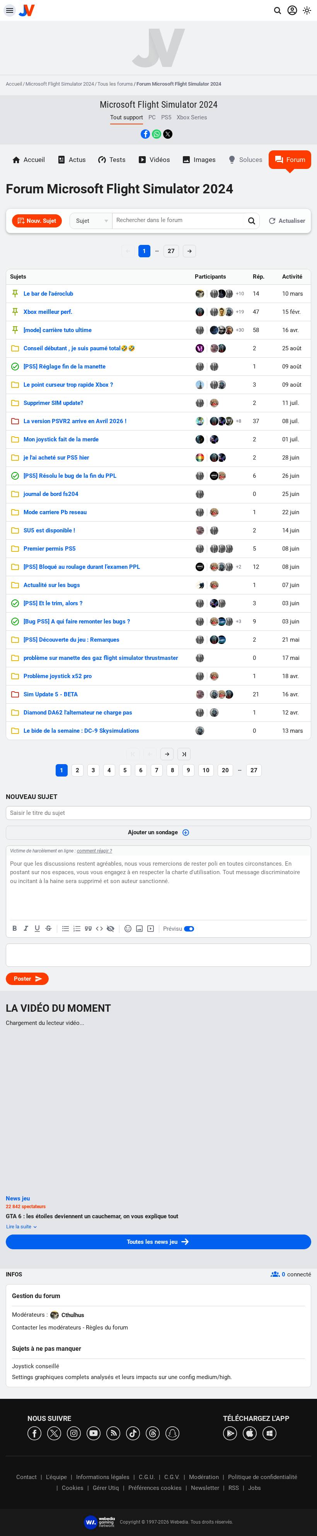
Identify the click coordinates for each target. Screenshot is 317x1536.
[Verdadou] (214, 549)
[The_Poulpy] (229, 330)
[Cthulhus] (200, 294)
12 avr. (290, 712)
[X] (54, 1432)
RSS (233, 1487)
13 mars (292, 730)
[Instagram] (74, 1432)
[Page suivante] (167, 754)
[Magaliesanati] (200, 330)
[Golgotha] (221, 330)
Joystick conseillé (35, 1366)
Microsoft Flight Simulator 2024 (60, 84)
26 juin (290, 475)
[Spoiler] (110, 928)
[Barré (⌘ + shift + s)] (48, 928)
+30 (240, 330)
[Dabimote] (214, 476)
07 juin (290, 585)
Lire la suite (19, 1226)
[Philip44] (200, 512)
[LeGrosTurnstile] (221, 603)
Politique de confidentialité (262, 1477)
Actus (77, 160)
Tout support (126, 117)
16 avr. (290, 330)
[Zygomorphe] (221, 421)
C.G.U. (147, 1477)
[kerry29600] (229, 294)
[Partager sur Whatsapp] (156, 134)
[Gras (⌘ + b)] (14, 928)
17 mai (291, 657)
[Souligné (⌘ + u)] (37, 928)
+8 (238, 421)
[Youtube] (94, 1432)
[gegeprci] (200, 494)
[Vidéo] (150, 928)
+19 (240, 312)
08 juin (290, 548)
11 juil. (290, 402)
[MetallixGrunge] (221, 312)
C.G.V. (172, 1477)
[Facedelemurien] (229, 421)
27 (171, 251)
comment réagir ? (94, 851)
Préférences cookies (155, 1487)
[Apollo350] (200, 658)
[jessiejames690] (200, 385)
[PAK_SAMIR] (214, 367)
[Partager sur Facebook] (145, 134)
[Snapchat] (172, 1432)
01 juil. (290, 439)
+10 (240, 293)
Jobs (254, 1487)
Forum (295, 160)
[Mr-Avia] (221, 294)
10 (206, 770)
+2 (238, 567)
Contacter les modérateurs (46, 1327)
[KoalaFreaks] (221, 549)
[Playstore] (230, 1432)
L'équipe (56, 1477)
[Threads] (153, 1432)
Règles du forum (107, 1327)
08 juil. (290, 421)
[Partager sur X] (167, 134)
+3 (238, 621)
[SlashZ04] (214, 312)
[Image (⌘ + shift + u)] (139, 928)
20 (225, 770)
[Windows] (269, 1432)
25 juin (290, 494)
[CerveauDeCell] (200, 421)
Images (205, 160)
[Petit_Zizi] (214, 348)
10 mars (292, 293)
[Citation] (88, 928)
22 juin (290, 512)
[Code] (99, 928)
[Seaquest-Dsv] (200, 348)
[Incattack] (200, 458)
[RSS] (113, 1432)
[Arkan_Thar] (214, 330)
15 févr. (291, 311)
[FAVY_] (200, 676)
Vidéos (160, 160)
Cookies (73, 1487)
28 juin (290, 457)
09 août (292, 366)
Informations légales (103, 1477)
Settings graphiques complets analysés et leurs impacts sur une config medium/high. (122, 1377)
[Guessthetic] (200, 403)
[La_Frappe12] (200, 549)
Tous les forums (115, 84)
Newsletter (205, 1487)
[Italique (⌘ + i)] (26, 928)
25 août (292, 348)
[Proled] (200, 439)
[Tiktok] (133, 1432)
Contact (26, 1477)
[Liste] (65, 928)
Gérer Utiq (106, 1487)
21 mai (291, 639)
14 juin (290, 530)
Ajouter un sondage (153, 832)
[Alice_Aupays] (214, 294)
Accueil (14, 84)
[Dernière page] (184, 754)
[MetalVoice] (229, 312)
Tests (117, 160)
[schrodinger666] (214, 403)
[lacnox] (200, 585)
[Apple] (250, 1432)
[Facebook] (34, 1432)
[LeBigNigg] (214, 530)
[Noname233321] (200, 312)
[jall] (221, 621)
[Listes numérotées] (77, 928)
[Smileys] (128, 928)
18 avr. (290, 676)
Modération (204, 1477)
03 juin (290, 603)
